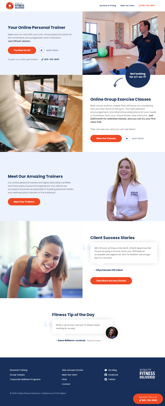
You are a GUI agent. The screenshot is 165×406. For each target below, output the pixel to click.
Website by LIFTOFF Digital (54, 393)
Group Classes (17, 374)
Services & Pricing (108, 5)
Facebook (113, 374)
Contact (66, 384)
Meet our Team (127, 5)
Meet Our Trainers (24, 201)
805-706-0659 (149, 400)
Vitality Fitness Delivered (15, 6)
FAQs (64, 379)
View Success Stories (72, 370)
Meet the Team (69, 374)
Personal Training (18, 370)
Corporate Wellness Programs (25, 379)
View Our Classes (106, 138)
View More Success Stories (111, 280)
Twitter (111, 379)
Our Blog (112, 370)
